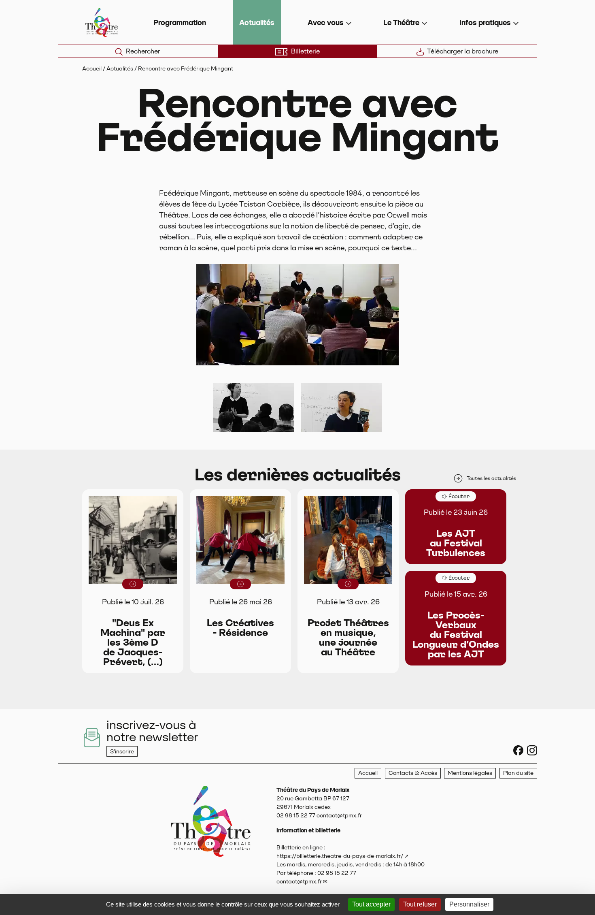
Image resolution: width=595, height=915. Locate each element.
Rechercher (143, 51)
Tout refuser (420, 904)
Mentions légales (470, 773)
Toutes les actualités (491, 478)
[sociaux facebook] (518, 750)
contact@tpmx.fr (299, 881)
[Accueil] (211, 845)
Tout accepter (371, 904)
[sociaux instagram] (532, 750)
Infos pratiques (485, 22)
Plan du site (518, 773)
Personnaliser (469, 904)
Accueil (92, 68)
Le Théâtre (401, 22)
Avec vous (326, 22)
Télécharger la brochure (462, 51)
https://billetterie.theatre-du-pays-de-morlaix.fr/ (339, 856)
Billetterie (305, 51)
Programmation (179, 22)
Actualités (256, 22)
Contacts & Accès (413, 773)
